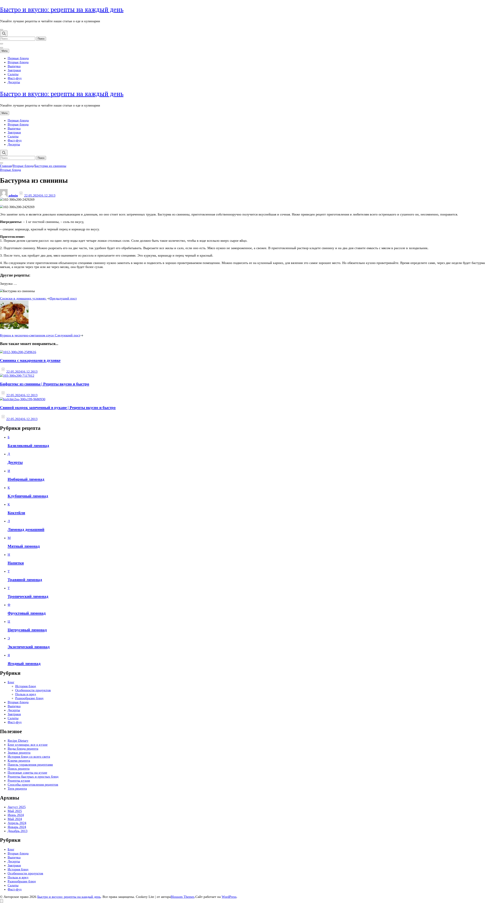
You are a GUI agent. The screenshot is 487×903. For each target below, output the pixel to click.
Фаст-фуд (14, 78)
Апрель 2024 (17, 823)
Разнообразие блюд (29, 698)
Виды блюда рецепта (23, 748)
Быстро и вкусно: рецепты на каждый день (61, 10)
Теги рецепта (17, 788)
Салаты (13, 74)
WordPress (229, 897)
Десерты (14, 82)
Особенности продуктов (33, 690)
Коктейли (16, 512)
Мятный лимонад (24, 546)
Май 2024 (15, 819)
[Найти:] (18, 38)
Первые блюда (18, 58)
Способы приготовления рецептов (33, 784)
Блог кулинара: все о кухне (28, 744)
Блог (11, 682)
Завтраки (14, 70)
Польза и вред (25, 694)
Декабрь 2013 (17, 831)
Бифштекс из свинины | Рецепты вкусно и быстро (44, 384)
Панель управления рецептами (30, 764)
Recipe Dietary (18, 740)
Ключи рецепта (19, 760)
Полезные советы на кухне (27, 772)
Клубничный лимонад (28, 496)
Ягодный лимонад (24, 663)
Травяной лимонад (25, 579)
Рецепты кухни (19, 780)
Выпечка (14, 66)
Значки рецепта (19, 752)
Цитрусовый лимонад (27, 630)
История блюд (25, 686)
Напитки (16, 563)
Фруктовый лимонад (27, 613)
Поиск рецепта (18, 768)
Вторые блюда (18, 62)
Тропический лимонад (28, 596)
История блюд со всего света (29, 756)
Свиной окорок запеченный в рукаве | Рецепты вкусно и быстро (58, 407)
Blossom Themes (182, 897)
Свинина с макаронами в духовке (30, 360)
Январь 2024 (17, 827)
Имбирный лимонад (26, 479)
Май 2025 (15, 811)
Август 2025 (17, 807)
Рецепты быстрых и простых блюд (33, 776)
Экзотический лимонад (29, 647)
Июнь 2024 (16, 815)
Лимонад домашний (26, 529)
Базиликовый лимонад (28, 445)
